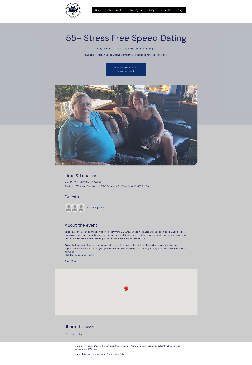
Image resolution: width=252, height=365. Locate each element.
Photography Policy (116, 354)
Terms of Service (82, 354)
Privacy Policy (98, 354)
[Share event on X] (73, 334)
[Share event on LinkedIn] (80, 334)
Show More (71, 261)
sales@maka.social (167, 345)
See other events (126, 71)
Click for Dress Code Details (79, 254)
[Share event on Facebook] (66, 334)
